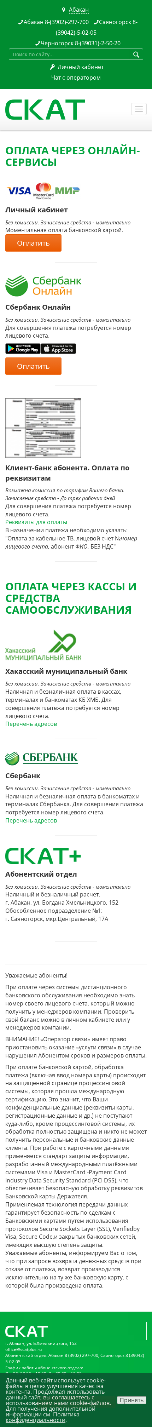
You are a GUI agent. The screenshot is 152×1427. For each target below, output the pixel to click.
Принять (132, 1400)
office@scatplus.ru (23, 1349)
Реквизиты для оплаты (36, 522)
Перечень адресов (31, 724)
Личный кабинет (81, 67)
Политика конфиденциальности (43, 1417)
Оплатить (33, 243)
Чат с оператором (76, 77)
